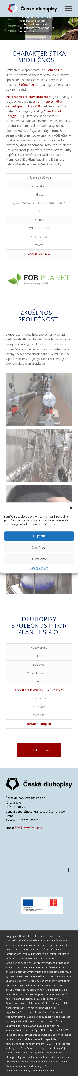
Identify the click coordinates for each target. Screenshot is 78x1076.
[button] (71, 508)
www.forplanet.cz (39, 254)
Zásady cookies (39, 568)
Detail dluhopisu (39, 724)
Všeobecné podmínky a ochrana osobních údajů (32, 1070)
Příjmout (39, 536)
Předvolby (39, 559)
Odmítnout (39, 547)
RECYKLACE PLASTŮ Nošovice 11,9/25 (39, 690)
